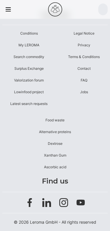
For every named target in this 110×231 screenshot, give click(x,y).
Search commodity (28, 57)
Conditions (29, 33)
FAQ (84, 80)
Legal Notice (84, 33)
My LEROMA (28, 45)
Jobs (84, 92)
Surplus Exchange (29, 68)
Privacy (84, 45)
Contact (84, 68)
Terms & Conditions (84, 57)
